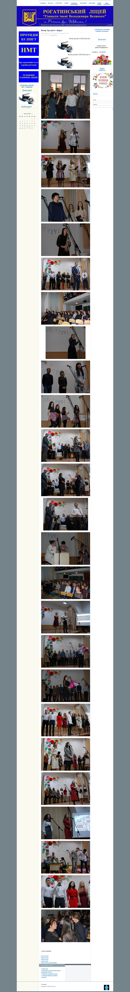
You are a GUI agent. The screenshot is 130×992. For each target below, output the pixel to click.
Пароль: (95, 104)
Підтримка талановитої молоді (49, 973)
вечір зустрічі (44, 961)
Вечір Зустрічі (44, 956)
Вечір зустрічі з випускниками (49, 962)
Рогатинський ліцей (28, 2)
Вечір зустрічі (44, 959)
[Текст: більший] (111, 25)
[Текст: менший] (107, 25)
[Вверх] (107, 989)
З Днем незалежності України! (49, 975)
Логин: (94, 100)
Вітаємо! (44, 977)
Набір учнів (45, 968)
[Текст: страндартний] (109, 25)
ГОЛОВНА (44, 984)
